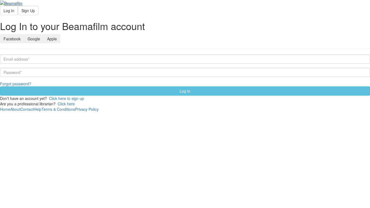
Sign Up (28, 10)
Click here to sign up (66, 98)
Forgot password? (15, 83)
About (15, 109)
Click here (66, 103)
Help (37, 109)
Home (5, 109)
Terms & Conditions (58, 109)
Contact (27, 109)
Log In (9, 10)
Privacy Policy (87, 109)
